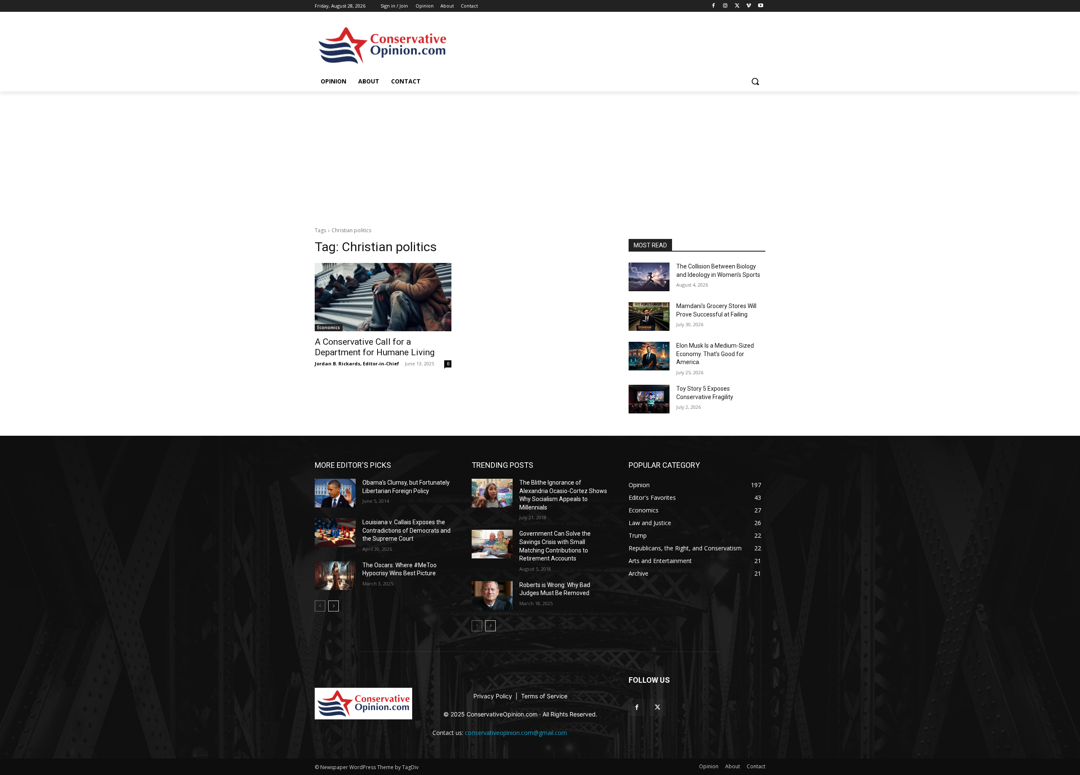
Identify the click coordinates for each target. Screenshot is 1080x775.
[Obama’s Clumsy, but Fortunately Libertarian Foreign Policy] (335, 493)
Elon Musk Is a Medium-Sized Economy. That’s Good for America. (715, 353)
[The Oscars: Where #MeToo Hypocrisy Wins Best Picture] (335, 575)
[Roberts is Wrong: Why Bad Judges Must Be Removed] (492, 595)
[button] (755, 81)
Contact (469, 6)
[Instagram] (725, 6)
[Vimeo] (748, 6)
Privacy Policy (493, 696)
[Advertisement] (540, 155)
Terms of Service (544, 696)
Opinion (425, 6)
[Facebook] (713, 6)
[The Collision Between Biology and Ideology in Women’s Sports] (649, 277)
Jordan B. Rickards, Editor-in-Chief (357, 363)
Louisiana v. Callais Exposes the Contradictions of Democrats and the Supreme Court (406, 530)
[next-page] (333, 606)
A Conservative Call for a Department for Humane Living (375, 347)
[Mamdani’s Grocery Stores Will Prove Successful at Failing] (649, 316)
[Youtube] (760, 6)
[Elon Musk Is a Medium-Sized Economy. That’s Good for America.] (649, 356)
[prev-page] (320, 606)
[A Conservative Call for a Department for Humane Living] (383, 297)
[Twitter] (737, 6)
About (447, 6)
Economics (328, 327)
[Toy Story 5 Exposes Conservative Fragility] (649, 399)
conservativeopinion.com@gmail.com (516, 733)
